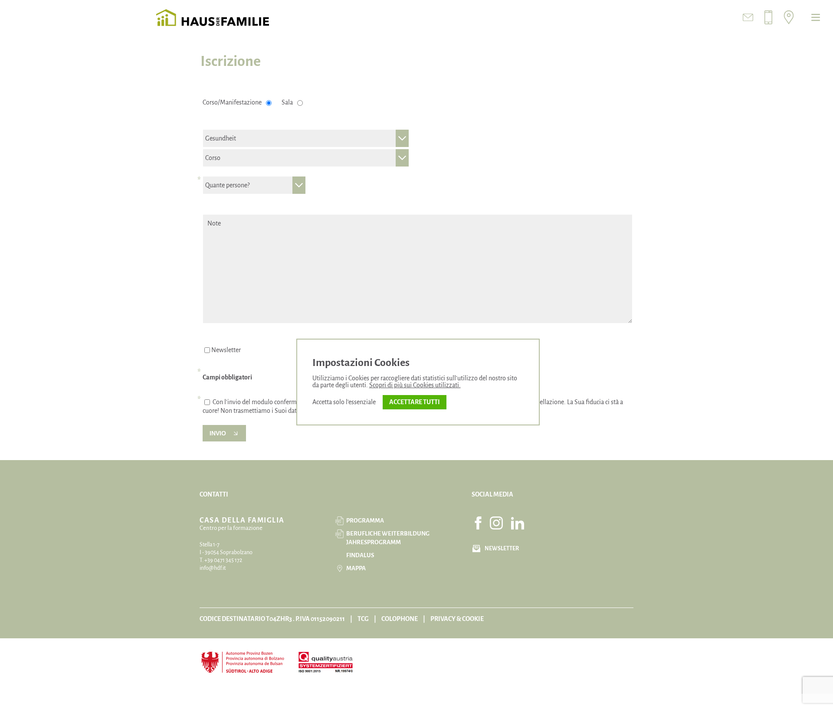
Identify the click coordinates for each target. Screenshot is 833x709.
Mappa (356, 568)
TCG (363, 618)
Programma (365, 520)
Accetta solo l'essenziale (344, 402)
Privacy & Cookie (457, 618)
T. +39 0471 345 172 (221, 560)
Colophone (399, 618)
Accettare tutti (414, 402)
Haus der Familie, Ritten (212, 17)
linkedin (517, 522)
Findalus (360, 555)
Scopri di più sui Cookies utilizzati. (415, 385)
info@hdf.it (213, 568)
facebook (478, 522)
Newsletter (226, 349)
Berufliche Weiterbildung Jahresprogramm (388, 538)
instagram (496, 522)
